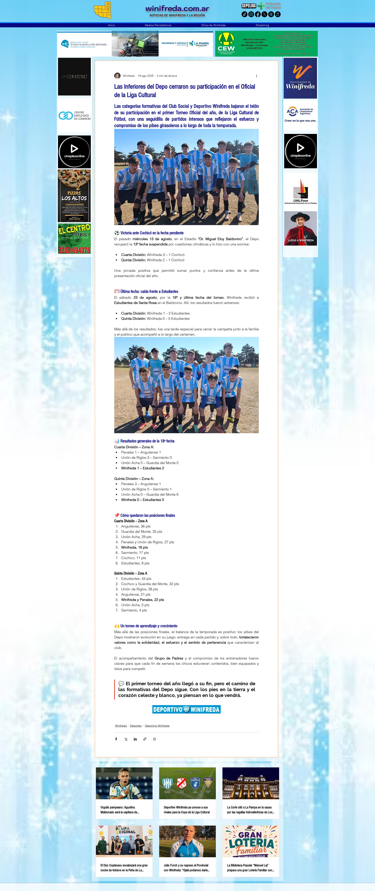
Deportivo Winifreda (157, 725)
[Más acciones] (256, 75)
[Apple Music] (278, 14)
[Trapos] (271, 14)
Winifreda (121, 725)
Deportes (136, 725)
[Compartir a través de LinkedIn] (135, 739)
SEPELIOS (249, 6)
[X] (264, 14)
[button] (158, 25)
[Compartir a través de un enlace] (145, 739)
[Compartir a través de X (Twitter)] (126, 739)
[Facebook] (258, 14)
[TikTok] (244, 14)
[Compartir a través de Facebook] (116, 739)
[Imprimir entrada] (154, 739)
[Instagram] (251, 14)
